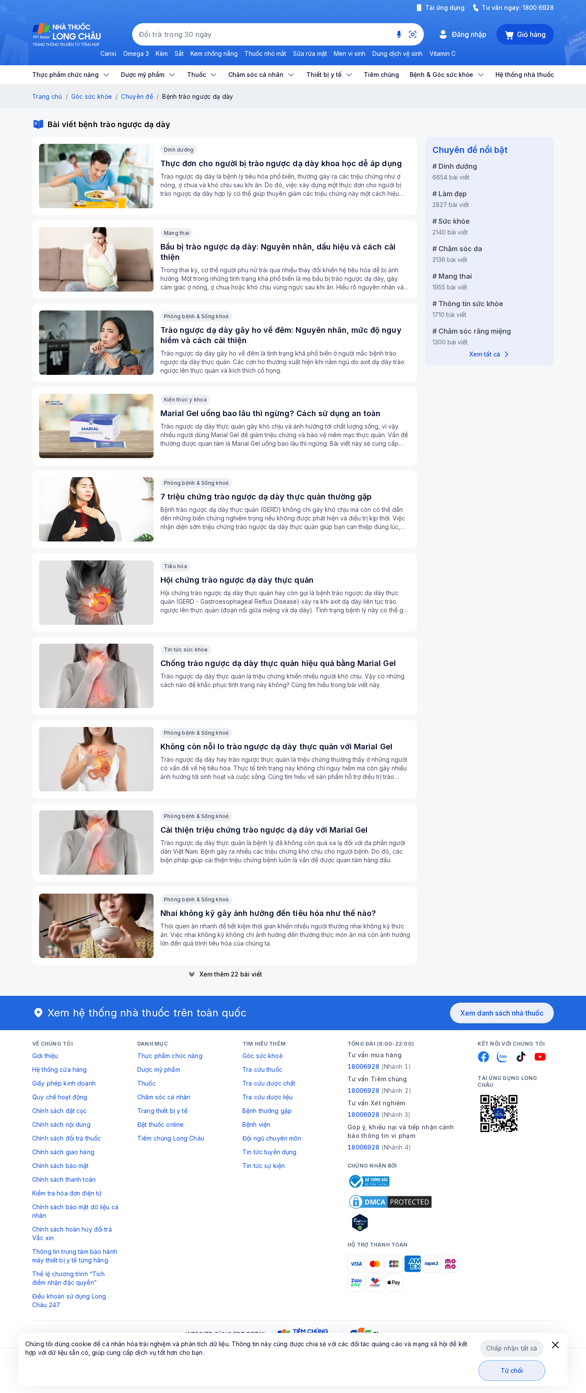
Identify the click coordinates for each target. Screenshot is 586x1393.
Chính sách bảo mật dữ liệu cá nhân (75, 1211)
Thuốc (146, 1083)
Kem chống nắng (214, 53)
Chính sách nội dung (61, 1124)
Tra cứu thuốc (262, 1069)
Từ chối (512, 1370)
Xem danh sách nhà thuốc (502, 1013)
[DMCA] (390, 1202)
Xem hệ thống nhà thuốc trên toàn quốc (147, 1013)
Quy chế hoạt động (59, 1097)
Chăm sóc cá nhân (163, 1097)
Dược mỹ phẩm (158, 1069)
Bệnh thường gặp (267, 1110)
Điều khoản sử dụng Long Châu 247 (69, 1300)
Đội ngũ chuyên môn (272, 1138)
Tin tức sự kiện (263, 1165)
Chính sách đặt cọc (59, 1110)
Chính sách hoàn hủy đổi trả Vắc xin (72, 1233)
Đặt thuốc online (160, 1124)
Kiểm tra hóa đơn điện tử (67, 1193)
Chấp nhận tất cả (511, 1348)
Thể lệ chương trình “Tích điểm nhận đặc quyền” (68, 1278)
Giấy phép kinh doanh (64, 1083)
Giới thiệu (45, 1055)
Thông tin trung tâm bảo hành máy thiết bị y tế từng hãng (74, 1256)
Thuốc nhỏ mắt (265, 53)
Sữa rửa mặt (310, 53)
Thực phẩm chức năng (169, 1055)
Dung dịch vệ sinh (397, 53)
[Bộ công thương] (368, 1181)
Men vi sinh (349, 53)
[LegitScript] (390, 1222)
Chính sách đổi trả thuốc (66, 1138)
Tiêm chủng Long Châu (170, 1138)
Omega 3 (136, 53)
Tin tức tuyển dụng (269, 1152)
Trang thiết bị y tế (162, 1110)
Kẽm (162, 53)
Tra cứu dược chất (268, 1083)
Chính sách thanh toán (64, 1179)
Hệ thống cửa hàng (59, 1069)
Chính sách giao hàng (63, 1152)
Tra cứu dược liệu (267, 1097)
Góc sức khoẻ (262, 1055)
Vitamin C (442, 53)
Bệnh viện (256, 1124)
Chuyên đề (137, 96)
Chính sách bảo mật (60, 1165)
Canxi (108, 53)
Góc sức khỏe (91, 96)
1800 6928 (538, 7)
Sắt (179, 53)
